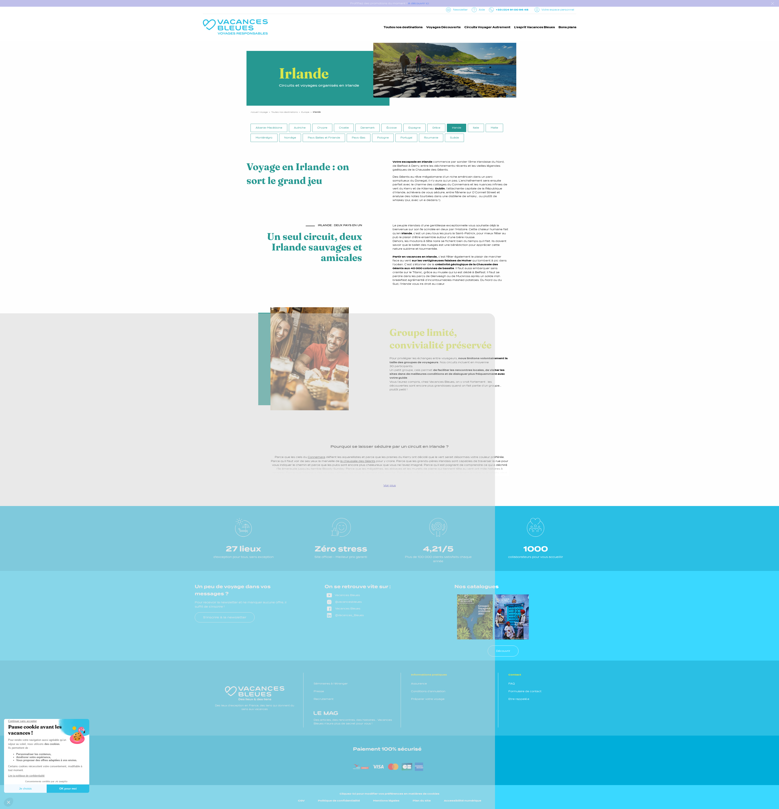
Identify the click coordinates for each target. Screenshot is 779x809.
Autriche (300, 127)
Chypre (322, 127)
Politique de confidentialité (339, 800)
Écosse (391, 127)
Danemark (367, 127)
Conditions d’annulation (428, 691)
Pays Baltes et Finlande (324, 137)
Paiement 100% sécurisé (387, 749)
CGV (301, 800)
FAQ (511, 683)
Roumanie (431, 137)
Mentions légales (386, 800)
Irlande (456, 127)
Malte (494, 127)
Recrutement (324, 698)
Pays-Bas (358, 137)
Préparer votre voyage (427, 698)
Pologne (383, 137)
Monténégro (264, 137)
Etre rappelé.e (518, 698)
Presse (319, 691)
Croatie (344, 127)
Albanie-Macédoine (269, 127)
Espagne (414, 127)
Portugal (406, 137)
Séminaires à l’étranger (331, 683)
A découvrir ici (418, 3)
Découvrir (503, 650)
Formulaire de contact (524, 691)
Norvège (290, 137)
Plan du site (422, 800)
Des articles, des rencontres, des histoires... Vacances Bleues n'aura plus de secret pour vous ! (353, 721)
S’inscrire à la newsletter (224, 617)
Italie (476, 127)
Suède (454, 137)
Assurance (419, 683)
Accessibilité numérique (462, 800)
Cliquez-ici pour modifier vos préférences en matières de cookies (389, 793)
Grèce (436, 127)
